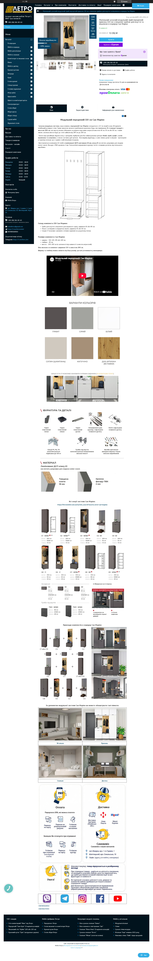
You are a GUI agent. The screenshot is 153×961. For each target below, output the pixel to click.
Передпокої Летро (50, 923)
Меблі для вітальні (14, 51)
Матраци (11, 74)
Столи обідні (12, 108)
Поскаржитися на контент (72, 945)
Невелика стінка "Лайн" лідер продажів (128, 935)
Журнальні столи (13, 123)
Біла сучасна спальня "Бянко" (90, 923)
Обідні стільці (12, 116)
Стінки (117, 926)
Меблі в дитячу (13, 66)
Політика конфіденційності (89, 945)
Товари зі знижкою (12, 140)
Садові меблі (12, 119)
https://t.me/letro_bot (20, 240)
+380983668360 (43, 906)
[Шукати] (32, 27)
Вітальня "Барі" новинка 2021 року (127, 932)
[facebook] (123, 116)
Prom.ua (86, 943)
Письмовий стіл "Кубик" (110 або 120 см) (22, 929)
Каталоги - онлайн (12, 144)
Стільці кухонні (13, 85)
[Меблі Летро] (18, 9)
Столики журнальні (14, 89)
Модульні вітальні (121, 923)
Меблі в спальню (13, 55)
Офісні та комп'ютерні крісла (17, 100)
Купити (111, 39)
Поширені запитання (112, 5)
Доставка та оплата (87, 5)
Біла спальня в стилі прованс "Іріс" (91, 926)
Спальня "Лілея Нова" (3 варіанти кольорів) (94, 929)
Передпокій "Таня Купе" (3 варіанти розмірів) (23, 926)
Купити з (107, 45)
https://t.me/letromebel (16, 229)
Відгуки (8, 133)
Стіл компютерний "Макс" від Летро (20, 923)
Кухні (9, 78)
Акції (99, 5)
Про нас (8, 129)
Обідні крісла (12, 112)
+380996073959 (43, 909)
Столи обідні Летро (50, 932)
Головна (38, 5)
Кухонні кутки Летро (51, 929)
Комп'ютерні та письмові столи (18, 59)
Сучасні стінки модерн (122, 929)
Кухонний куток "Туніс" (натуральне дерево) (23, 932)
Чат (145, 955)
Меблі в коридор (13, 47)
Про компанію (60, 5)
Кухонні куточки (13, 70)
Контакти (72, 5)
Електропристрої (13, 104)
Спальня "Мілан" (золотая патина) (91, 935)
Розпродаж (12, 43)
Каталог (47, 5)
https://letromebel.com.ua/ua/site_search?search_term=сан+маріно (82, 505)
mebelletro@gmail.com (15, 227)
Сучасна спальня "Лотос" (88, 932)
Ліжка (10, 62)
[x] (125, 116)
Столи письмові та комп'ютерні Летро (57, 926)
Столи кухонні (12, 81)
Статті (7, 148)
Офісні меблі (12, 97)
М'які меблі (11, 93)
